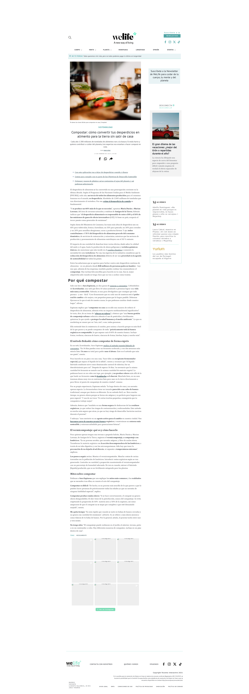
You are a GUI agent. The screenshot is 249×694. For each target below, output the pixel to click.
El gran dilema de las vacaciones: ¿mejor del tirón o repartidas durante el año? (164, 148)
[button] (83, 549)
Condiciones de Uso (125, 686)
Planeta (106, 50)
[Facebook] (165, 42)
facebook (100, 158)
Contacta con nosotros (101, 664)
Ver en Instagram (106, 609)
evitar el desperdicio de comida (117, 201)
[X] (174, 42)
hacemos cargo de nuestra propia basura (88, 421)
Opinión (156, 50)
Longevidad (140, 50)
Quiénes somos (131, 664)
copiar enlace (111, 159)
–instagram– (169, 663)
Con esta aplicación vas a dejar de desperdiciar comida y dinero (101, 172)
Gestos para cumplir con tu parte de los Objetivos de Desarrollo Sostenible (106, 177)
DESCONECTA (165, 105)
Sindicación (160, 686)
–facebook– (164, 663)
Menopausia (123, 50)
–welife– (180, 663)
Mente (91, 50)
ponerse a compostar (118, 286)
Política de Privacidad (144, 686)
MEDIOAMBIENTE (81, 535)
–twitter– (175, 663)
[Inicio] (124, 44)
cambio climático (115, 250)
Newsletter (172, 36)
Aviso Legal (103, 686)
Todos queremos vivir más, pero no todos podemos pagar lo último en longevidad (112, 56)
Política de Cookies (175, 686)
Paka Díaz (107, 150)
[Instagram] (169, 42)
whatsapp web (105, 159)
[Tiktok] (179, 42)
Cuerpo (77, 50)
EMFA (113, 686)
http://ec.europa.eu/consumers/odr (172, 680)
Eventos (170, 50)
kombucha (101, 376)
